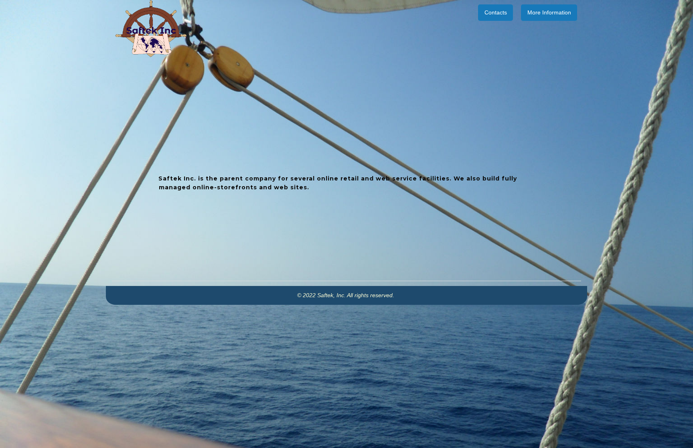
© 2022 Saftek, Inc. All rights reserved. (346, 295)
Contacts (495, 12)
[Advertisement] (346, 361)
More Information (549, 12)
